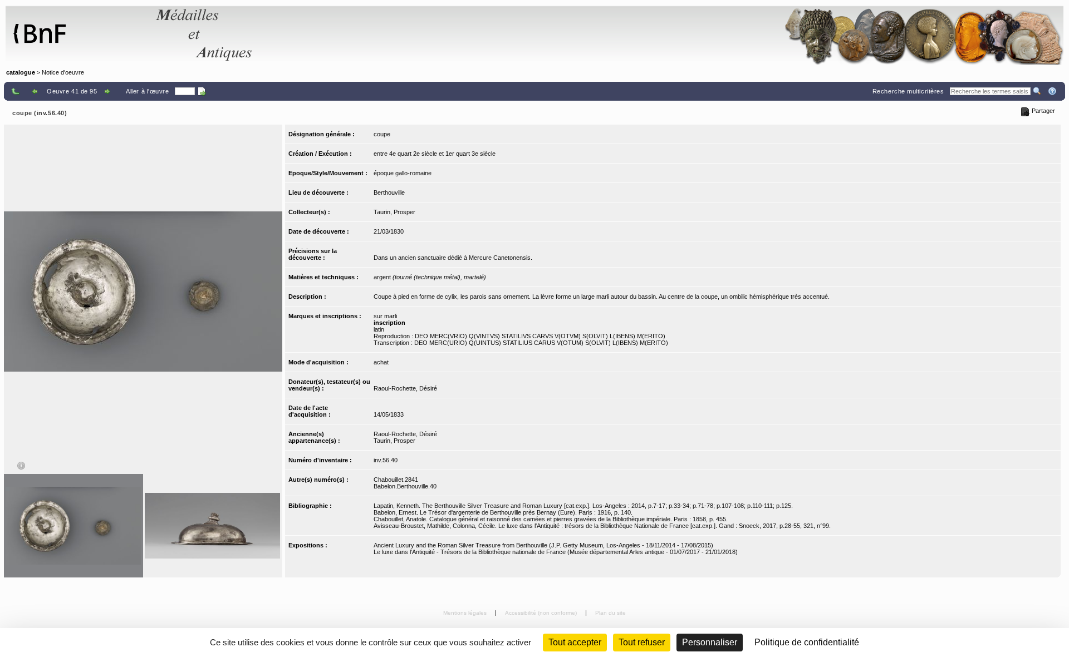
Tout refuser (642, 642)
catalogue (20, 72)
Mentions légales (465, 613)
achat (381, 362)
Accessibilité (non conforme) (541, 613)
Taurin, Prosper (394, 212)
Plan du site (610, 613)
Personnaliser (709, 642)
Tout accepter (574, 642)
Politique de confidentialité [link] (806, 642)
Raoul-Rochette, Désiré (405, 388)
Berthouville (389, 192)
